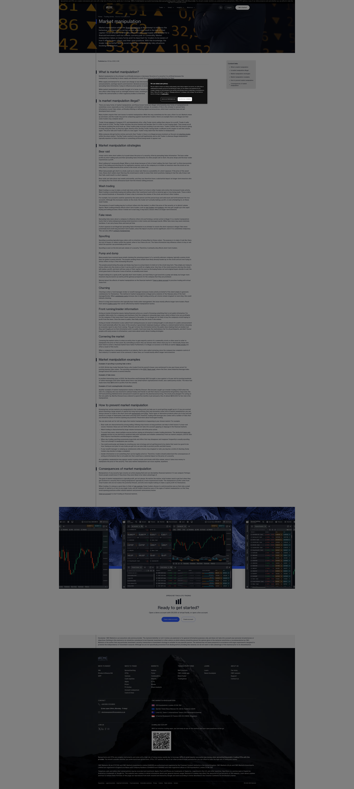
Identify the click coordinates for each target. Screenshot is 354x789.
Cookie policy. (165, 94)
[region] (178, 91)
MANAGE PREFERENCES (169, 99)
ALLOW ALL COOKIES (185, 99)
